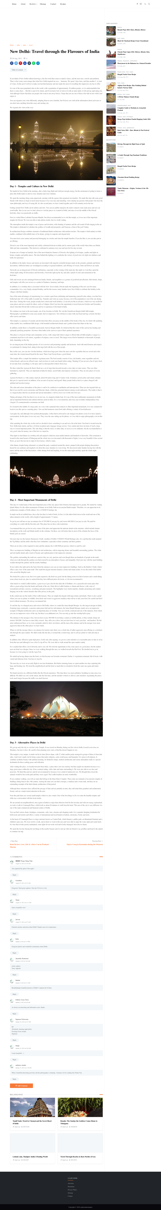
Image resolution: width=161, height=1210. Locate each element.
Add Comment (22, 1086)
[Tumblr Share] (29, 63)
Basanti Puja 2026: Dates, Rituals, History (132, 30)
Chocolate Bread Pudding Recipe (128, 177)
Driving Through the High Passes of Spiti (131, 144)
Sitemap (70, 1193)
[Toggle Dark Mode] (145, 4)
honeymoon (126, 61)
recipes (123, 38)
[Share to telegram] (38, 63)
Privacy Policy (72, 1190)
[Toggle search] (149, 4)
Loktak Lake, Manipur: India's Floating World (30, 1156)
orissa (124, 127)
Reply (14, 875)
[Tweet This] (16, 63)
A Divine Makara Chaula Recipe (128, 97)
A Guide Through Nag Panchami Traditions (132, 155)
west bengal (130, 116)
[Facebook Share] (11, 63)
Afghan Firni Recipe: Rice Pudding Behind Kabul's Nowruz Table (132, 86)
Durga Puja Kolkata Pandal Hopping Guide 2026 (134, 119)
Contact (70, 1196)
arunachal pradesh (122, 105)
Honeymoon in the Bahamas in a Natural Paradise (134, 63)
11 (26, 58)
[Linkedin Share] (25, 63)
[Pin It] (20, 63)
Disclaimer (71, 1186)
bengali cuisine (122, 72)
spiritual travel (130, 127)
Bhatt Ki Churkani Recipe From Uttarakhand (133, 41)
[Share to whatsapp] (33, 63)
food (119, 38)
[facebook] (137, 4)
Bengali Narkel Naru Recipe (127, 74)
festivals (120, 27)
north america (133, 61)
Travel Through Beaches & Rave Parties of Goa (78, 1156)
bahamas (120, 61)
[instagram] (140, 4)
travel (129, 105)
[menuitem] (14, 4)
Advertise (71, 1183)
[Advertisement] (56, 26)
